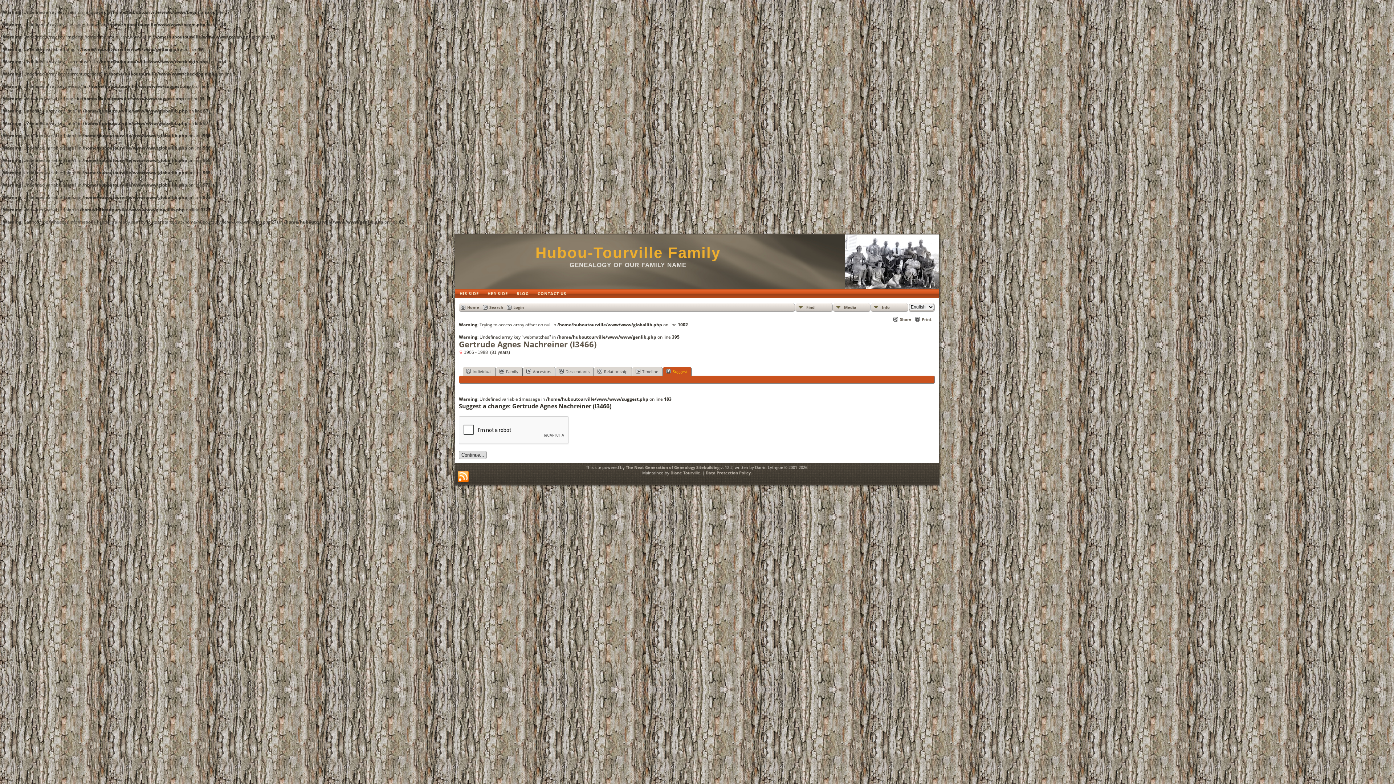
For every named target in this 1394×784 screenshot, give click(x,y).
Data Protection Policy (728, 472)
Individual (482, 371)
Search (496, 307)
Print (927, 319)
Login (518, 307)
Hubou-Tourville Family (628, 252)
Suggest (680, 371)
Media (850, 307)
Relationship (616, 371)
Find (810, 307)
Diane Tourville (685, 472)
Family (512, 371)
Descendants (578, 371)
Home (473, 307)
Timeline (650, 371)
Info (886, 307)
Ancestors (542, 371)
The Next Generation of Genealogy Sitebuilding (673, 467)
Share (906, 319)
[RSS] (463, 477)
